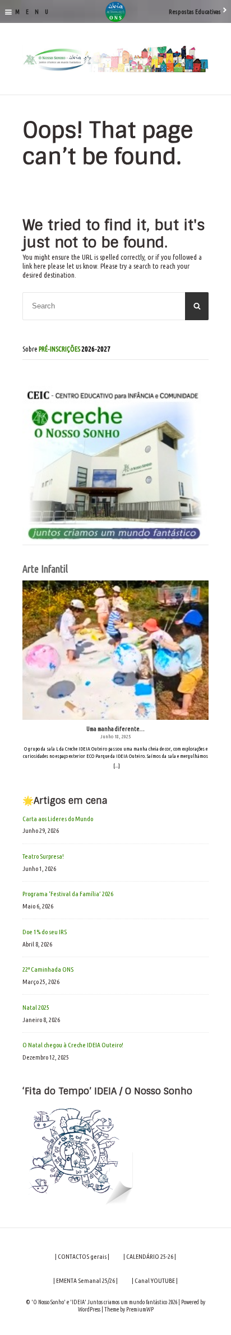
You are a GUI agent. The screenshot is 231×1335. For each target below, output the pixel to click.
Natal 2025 (35, 1007)
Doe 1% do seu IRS (44, 931)
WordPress (89, 1309)
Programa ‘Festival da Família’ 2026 (67, 893)
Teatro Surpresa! (43, 856)
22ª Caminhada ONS (47, 969)
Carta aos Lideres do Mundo (57, 818)
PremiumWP (140, 1309)
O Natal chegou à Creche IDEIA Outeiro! (72, 1044)
